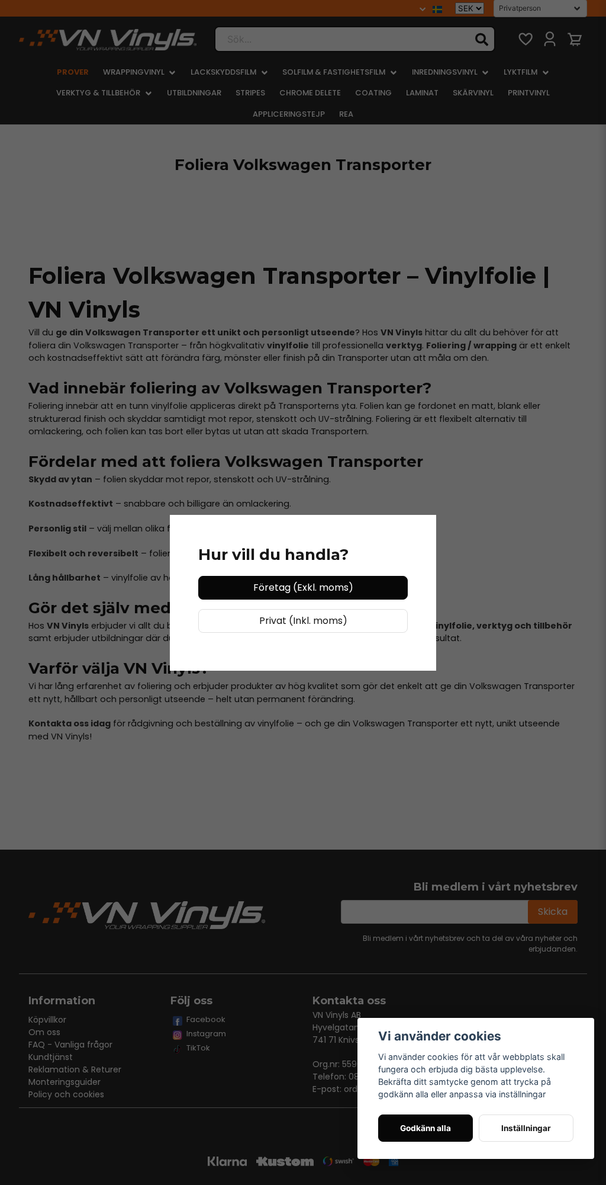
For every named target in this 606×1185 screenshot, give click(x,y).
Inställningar (526, 1128)
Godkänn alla (425, 1128)
